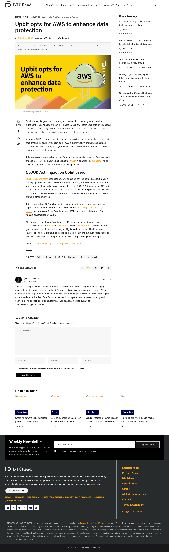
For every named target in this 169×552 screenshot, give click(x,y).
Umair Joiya (127, 86)
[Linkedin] (19, 507)
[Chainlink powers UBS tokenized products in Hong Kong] (31, 405)
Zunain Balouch (25, 38)
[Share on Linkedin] (102, 268)
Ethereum (63, 225)
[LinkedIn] (110, 280)
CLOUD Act (59, 257)
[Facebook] (7, 507)
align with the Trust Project (92, 523)
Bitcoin (50, 225)
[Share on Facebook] (18, 131)
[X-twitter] (13, 507)
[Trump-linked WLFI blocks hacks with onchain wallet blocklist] (137, 405)
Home (18, 17)
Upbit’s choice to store (37, 179)
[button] (159, 5)
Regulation (35, 17)
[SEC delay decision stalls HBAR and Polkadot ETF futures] (67, 405)
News (25, 17)
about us (95, 484)
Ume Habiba (127, 67)
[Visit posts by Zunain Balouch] (18, 280)
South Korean (84, 225)
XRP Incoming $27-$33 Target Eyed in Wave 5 (58, 243)
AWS (39, 257)
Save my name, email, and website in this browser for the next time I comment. (51, 368)
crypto (73, 161)
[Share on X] (18, 138)
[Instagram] (24, 507)
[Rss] (36, 507)
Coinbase (72, 257)
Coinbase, (97, 161)
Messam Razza (129, 29)
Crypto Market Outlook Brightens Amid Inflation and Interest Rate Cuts (135, 96)
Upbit (94, 257)
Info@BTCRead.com (132, 511)
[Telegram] (30, 507)
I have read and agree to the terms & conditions (77, 451)
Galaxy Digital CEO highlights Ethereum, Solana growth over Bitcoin (134, 78)
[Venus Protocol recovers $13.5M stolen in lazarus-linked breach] (102, 405)
